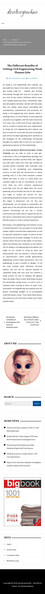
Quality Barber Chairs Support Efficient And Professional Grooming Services (22, 437)
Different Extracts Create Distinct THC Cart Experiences (22, 455)
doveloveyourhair (22, 12)
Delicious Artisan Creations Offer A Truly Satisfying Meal (23, 429)
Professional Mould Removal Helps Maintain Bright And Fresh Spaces (20, 446)
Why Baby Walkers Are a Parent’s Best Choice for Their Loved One (31, 321)
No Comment (33, 78)
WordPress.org (13, 561)
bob (10, 78)
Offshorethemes (27, 586)
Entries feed (11, 550)
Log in (9, 544)
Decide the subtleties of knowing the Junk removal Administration (13, 322)
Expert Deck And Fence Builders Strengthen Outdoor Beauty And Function (24, 464)
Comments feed (13, 555)
